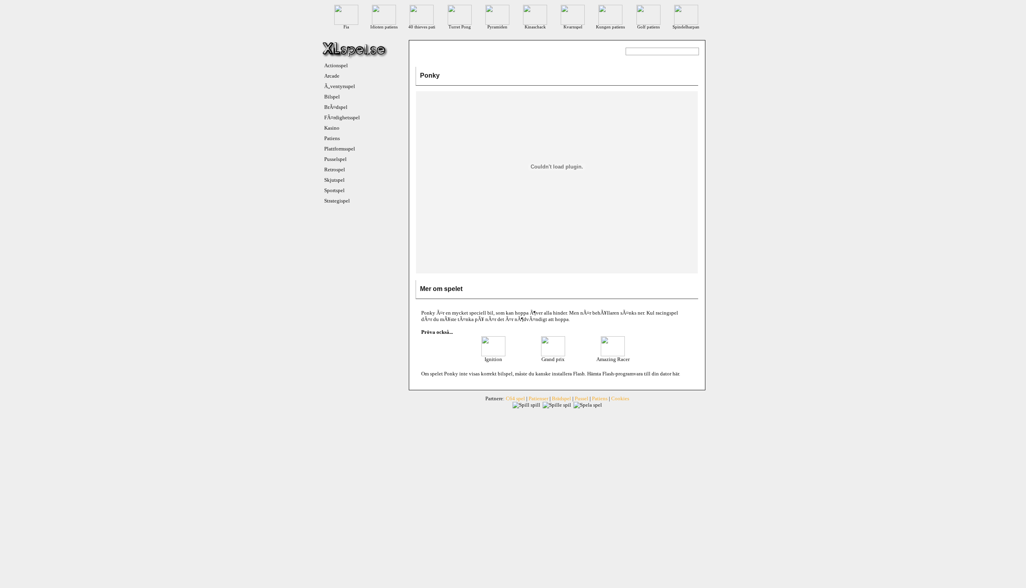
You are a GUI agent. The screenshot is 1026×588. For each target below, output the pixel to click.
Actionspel (336, 65)
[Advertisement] (557, 257)
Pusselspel (335, 159)
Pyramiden (497, 27)
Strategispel (337, 201)
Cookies (620, 398)
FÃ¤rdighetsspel (342, 117)
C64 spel (515, 398)
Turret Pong (459, 27)
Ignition (493, 359)
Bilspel (332, 97)
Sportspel (334, 190)
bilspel (505, 374)
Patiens (332, 138)
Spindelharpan (686, 27)
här (676, 374)
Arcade (331, 76)
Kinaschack (535, 27)
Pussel (581, 398)
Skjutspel (334, 180)
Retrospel (334, 170)
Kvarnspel (572, 27)
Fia (346, 27)
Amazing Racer (613, 359)
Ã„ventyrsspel (339, 86)
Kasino (331, 128)
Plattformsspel (339, 149)
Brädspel (561, 398)
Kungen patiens (610, 27)
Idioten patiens (384, 27)
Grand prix (553, 359)
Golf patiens (648, 27)
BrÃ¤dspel (335, 107)
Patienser (538, 398)
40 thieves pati (421, 27)
